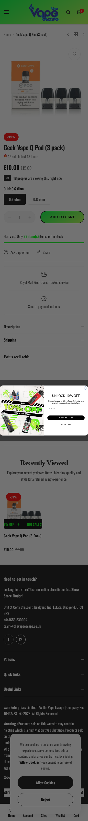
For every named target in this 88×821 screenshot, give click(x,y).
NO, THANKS (66, 424)
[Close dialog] (85, 388)
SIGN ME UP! (66, 418)
